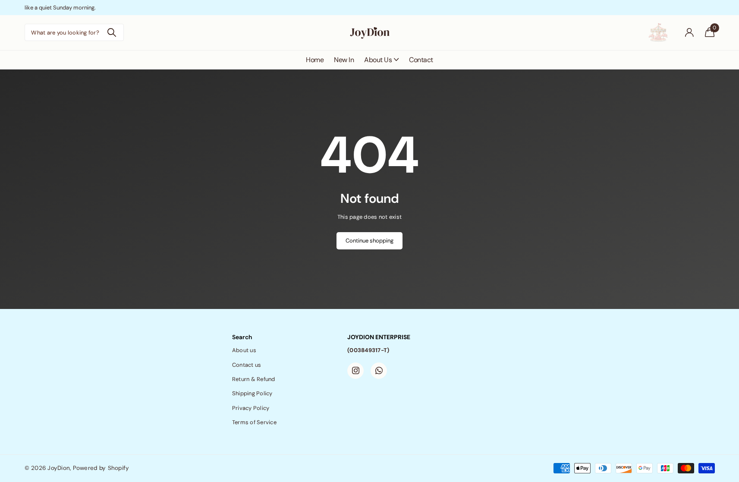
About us (244, 350)
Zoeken (112, 32)
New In (344, 59)
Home (315, 59)
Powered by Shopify (101, 468)
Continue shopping (369, 240)
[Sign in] (689, 32)
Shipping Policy (252, 393)
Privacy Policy (251, 408)
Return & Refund (253, 379)
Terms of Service (254, 422)
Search (242, 337)
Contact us (246, 365)
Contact (421, 59)
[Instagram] (355, 370)
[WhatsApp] (379, 370)
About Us (378, 59)
